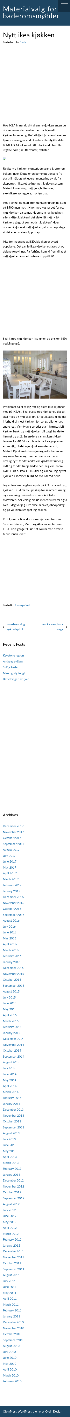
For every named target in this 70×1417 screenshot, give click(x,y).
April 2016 (10, 944)
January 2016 (11, 962)
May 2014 (9, 1080)
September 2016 (13, 914)
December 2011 (13, 1251)
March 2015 (11, 1021)
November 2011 (13, 1257)
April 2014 (10, 1086)
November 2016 (13, 903)
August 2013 (11, 1133)
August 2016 (11, 920)
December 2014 (13, 1038)
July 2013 (9, 1139)
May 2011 (9, 1293)
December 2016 (13, 897)
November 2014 (13, 1044)
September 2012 (13, 1198)
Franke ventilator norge (52, 627)
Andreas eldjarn (13, 661)
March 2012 (11, 1233)
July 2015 (9, 997)
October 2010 (12, 1334)
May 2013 (9, 1151)
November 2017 (13, 832)
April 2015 (10, 1015)
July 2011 (9, 1281)
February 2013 (12, 1168)
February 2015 (12, 1027)
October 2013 (12, 1121)
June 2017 (10, 861)
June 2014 (10, 1074)
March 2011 (11, 1304)
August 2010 (11, 1346)
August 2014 (11, 1062)
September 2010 (13, 1340)
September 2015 (13, 985)
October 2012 (12, 1192)
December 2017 (13, 826)
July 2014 (9, 1068)
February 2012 (12, 1239)
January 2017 (11, 891)
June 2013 (10, 1145)
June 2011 (10, 1287)
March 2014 (11, 1092)
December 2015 (13, 968)
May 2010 (9, 1363)
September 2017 (13, 844)
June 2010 (10, 1357)
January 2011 (11, 1316)
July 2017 (9, 855)
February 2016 (12, 956)
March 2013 (11, 1163)
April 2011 (10, 1298)
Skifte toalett (11, 667)
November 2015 (13, 974)
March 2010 (11, 1375)
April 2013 (10, 1157)
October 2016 (12, 908)
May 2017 (9, 867)
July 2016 (9, 926)
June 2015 (10, 1003)
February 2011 (12, 1310)
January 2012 (11, 1245)
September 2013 (13, 1127)
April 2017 (10, 873)
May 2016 (9, 938)
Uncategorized (22, 605)
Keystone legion (13, 655)
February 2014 (12, 1097)
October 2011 (12, 1263)
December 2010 (13, 1322)
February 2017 (12, 885)
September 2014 (13, 1056)
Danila (22, 42)
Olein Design (53, 1411)
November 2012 (13, 1186)
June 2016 (10, 932)
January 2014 (11, 1103)
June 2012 (10, 1216)
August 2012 (11, 1204)
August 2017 (11, 849)
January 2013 (11, 1174)
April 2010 (10, 1369)
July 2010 (9, 1352)
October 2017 (12, 838)
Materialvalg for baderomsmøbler (31, 13)
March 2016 (11, 950)
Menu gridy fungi (14, 673)
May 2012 (9, 1222)
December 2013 (13, 1109)
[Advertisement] (35, 87)
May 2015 (9, 1009)
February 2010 (12, 1381)
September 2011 (13, 1269)
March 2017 (11, 879)
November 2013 (13, 1115)
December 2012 (13, 1180)
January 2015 (11, 1033)
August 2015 (11, 991)
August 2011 (11, 1275)
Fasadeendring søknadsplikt (16, 627)
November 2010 (13, 1328)
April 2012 (10, 1227)
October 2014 (12, 1050)
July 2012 (9, 1210)
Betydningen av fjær (16, 679)
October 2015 (12, 979)
